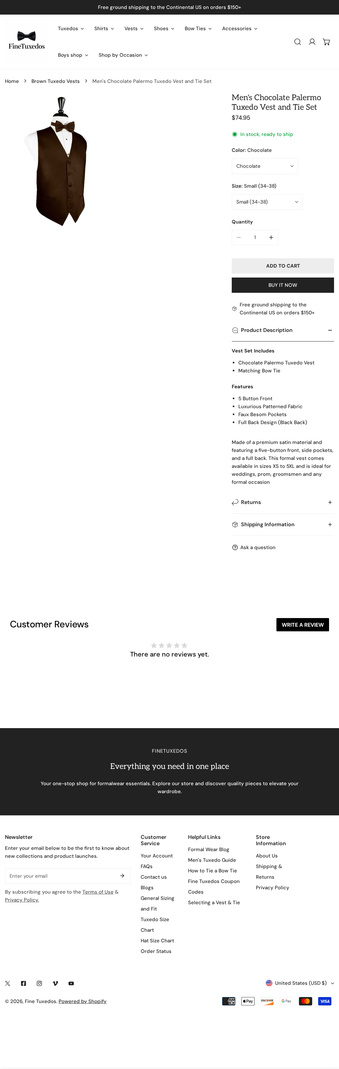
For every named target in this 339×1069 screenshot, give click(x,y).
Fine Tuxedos (40, 1001)
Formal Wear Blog (208, 849)
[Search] (297, 41)
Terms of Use (98, 892)
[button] (326, 41)
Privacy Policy (272, 887)
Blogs (147, 887)
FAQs (147, 866)
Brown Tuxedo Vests (55, 81)
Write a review (303, 624)
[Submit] (122, 875)
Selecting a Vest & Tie (214, 902)
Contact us (154, 877)
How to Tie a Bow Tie (212, 870)
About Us (267, 855)
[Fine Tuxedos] (26, 41)
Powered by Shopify (83, 1001)
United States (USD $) (301, 983)
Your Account (157, 855)
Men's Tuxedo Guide (212, 860)
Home (12, 81)
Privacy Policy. (22, 900)
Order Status (156, 951)
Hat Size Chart (157, 940)
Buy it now (282, 285)
